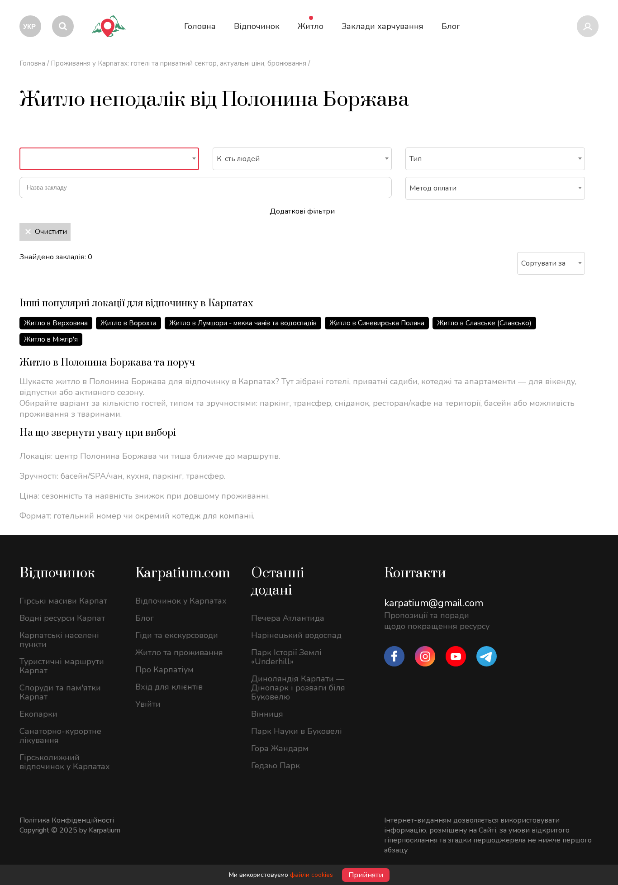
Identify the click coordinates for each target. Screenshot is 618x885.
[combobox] (109, 159)
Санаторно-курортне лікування (60, 736)
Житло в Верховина (56, 323)
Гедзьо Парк (275, 765)
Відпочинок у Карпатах (181, 600)
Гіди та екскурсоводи (176, 635)
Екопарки (38, 713)
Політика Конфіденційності (66, 820)
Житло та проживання (179, 652)
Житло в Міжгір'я (51, 339)
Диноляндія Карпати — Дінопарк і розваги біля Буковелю (298, 687)
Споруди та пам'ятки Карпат (60, 692)
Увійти (148, 704)
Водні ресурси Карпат (62, 618)
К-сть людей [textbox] (238, 159)
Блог (144, 618)
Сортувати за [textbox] (543, 263)
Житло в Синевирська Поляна (376, 323)
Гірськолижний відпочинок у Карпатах (64, 762)
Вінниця (267, 713)
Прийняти (365, 875)
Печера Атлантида (287, 618)
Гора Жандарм (280, 748)
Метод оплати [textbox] (432, 188)
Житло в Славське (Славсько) (484, 323)
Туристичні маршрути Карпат (61, 666)
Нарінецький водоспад (296, 635)
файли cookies (311, 875)
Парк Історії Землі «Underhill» (286, 657)
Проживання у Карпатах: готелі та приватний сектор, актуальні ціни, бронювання (178, 63)
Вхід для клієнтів (169, 686)
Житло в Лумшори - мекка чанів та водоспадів (243, 323)
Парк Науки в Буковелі (296, 731)
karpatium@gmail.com (433, 603)
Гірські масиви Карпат (63, 600)
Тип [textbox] (415, 159)
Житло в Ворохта (128, 323)
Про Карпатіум (164, 669)
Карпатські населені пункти (59, 640)
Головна (32, 63)
